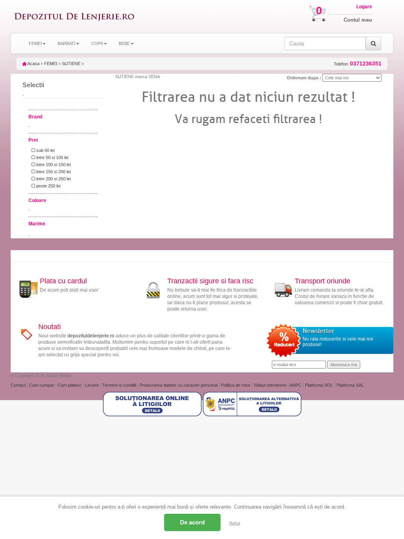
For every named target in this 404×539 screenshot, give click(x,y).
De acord (192, 522)
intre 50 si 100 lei (51, 157)
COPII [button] (97, 43)
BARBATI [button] (66, 43)
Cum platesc (70, 385)
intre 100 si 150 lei (53, 164)
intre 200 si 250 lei (53, 178)
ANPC (295, 385)
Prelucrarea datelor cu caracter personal (179, 385)
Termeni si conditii (119, 385)
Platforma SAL (350, 385)
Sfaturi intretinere (271, 385)
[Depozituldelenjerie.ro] (74, 16)
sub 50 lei (44, 150)
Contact (19, 385)
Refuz (235, 523)
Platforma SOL (319, 385)
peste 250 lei (47, 185)
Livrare (92, 385)
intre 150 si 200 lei (53, 171)
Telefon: (358, 64)
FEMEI (50, 63)
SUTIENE (71, 63)
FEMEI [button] (35, 43)
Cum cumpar (42, 385)
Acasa (32, 63)
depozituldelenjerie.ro (90, 336)
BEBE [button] (124, 43)
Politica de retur (236, 385)
